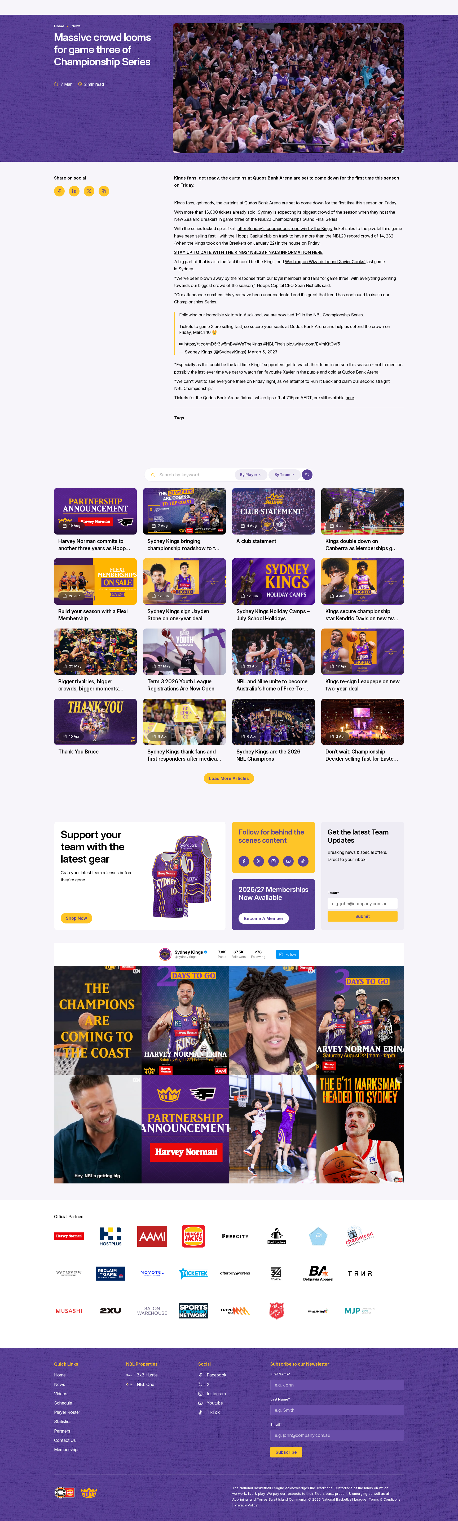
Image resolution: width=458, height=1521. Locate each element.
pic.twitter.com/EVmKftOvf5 (313, 344)
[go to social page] (244, 861)
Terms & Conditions (384, 1499)
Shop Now (76, 918)
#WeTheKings (248, 344)
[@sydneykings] (165, 954)
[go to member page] (229, 449)
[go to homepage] (89, 1492)
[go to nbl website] (64, 1492)
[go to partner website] (69, 1236)
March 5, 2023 (262, 352)
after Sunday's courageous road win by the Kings (284, 228)
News (76, 26)
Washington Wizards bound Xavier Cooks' (325, 261)
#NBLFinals (274, 344)
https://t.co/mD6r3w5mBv (209, 344)
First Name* (280, 1374)
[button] (251, 474)
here (350, 397)
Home (59, 26)
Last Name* (280, 1399)
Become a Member (264, 918)
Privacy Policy (246, 1505)
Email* (333, 893)
